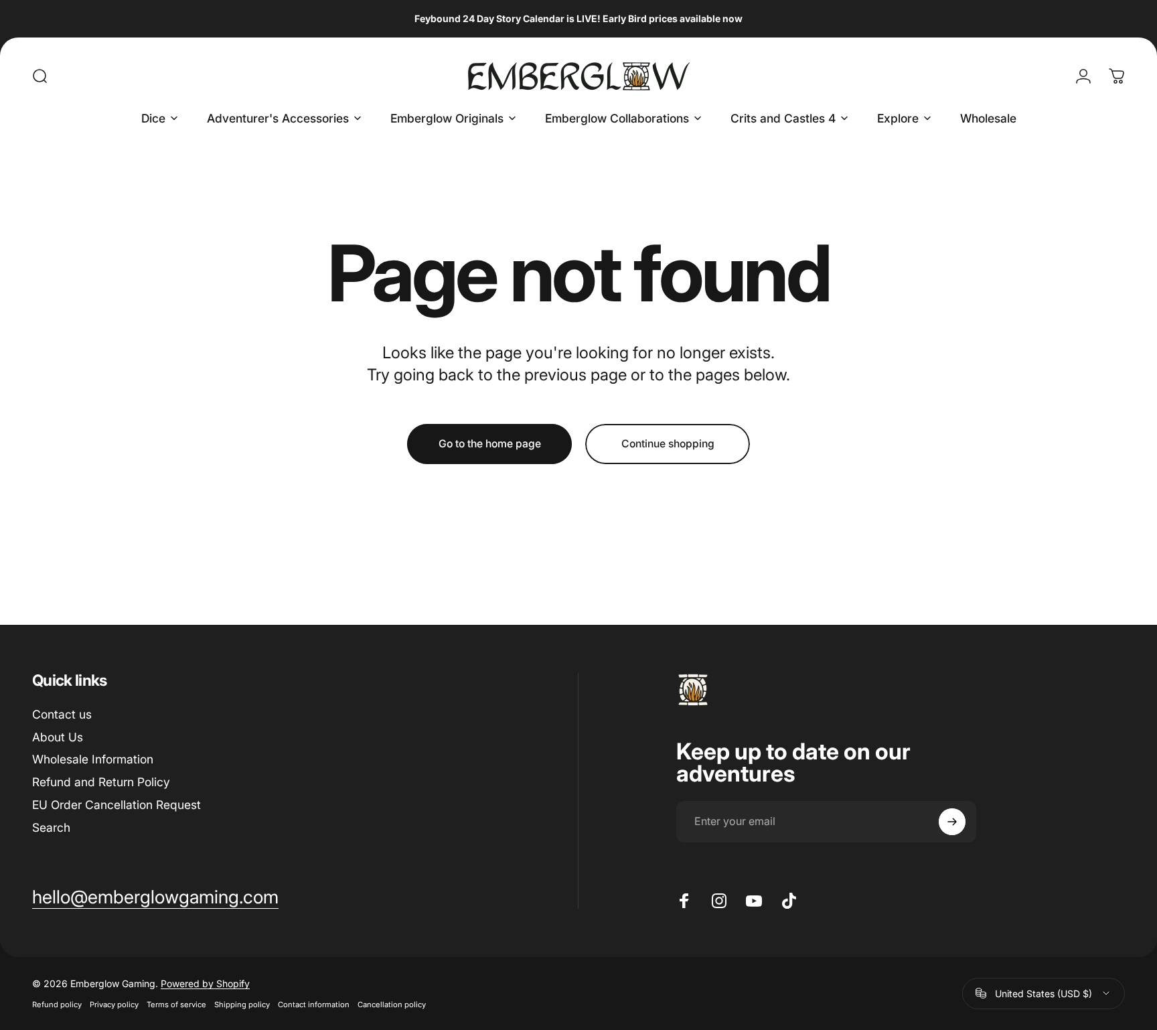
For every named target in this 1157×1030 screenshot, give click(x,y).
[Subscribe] (952, 821)
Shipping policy (242, 1004)
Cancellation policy (392, 1004)
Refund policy (57, 1004)
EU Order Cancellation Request (116, 805)
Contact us (62, 714)
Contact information (314, 1004)
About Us (57, 736)
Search (51, 827)
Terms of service (176, 1004)
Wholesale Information (92, 759)
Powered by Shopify (205, 983)
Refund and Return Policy (101, 782)
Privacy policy (114, 1004)
